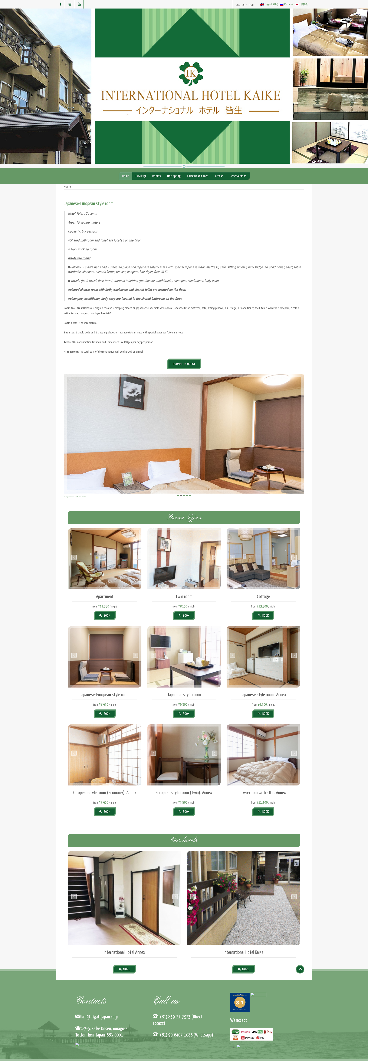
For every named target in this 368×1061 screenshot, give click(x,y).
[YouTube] (79, 4)
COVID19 (140, 176)
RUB (251, 4)
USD (238, 4)
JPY (244, 4)
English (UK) (271, 4)
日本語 (303, 4)
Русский (288, 4)
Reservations (238, 176)
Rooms (156, 176)
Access (219, 176)
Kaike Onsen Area (197, 176)
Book (106, 615)
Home (125, 176)
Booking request (184, 364)
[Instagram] (70, 4)
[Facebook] (60, 4)
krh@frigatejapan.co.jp (99, 1017)
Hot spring (174, 176)
